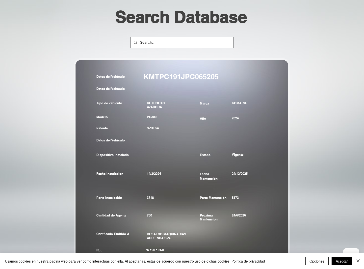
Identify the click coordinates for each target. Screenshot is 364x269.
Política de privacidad (248, 261)
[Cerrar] (358, 261)
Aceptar (342, 261)
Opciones (317, 261)
